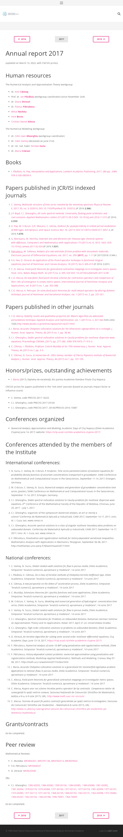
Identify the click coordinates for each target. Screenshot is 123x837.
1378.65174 (31, 789)
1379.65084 (44, 789)
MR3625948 (29, 770)
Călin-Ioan (26, 136)
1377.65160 (57, 789)
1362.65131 (84, 792)
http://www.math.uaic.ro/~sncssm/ (65, 696)
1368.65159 (57, 792)
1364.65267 (17, 796)
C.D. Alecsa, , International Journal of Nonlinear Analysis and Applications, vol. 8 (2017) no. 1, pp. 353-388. (62, 281)
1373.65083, (18, 792)
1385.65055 (34, 785)
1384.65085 (74, 785)
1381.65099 (97, 789)
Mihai (18, 111)
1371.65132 (44, 792)
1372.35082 (110, 792)
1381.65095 (102, 785)
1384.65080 (88, 785)
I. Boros (15, 379)
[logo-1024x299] (10, 13)
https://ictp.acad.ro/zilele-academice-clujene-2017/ (73, 432)
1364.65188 (44, 796)
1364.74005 (71, 796)
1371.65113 (31, 792)
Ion (27, 96)
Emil (21, 91)
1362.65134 (31, 796)
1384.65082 (47, 785)
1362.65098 (97, 792)
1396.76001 (58, 796)
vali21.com (112, 830)
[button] (61, 2)
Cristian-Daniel (23, 121)
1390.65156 (60, 785)
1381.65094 (17, 789)
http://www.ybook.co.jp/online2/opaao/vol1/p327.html (46, 323)
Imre (17, 116)
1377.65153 (84, 789)
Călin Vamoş (21, 140)
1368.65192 (70, 792)
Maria (22, 150)
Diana (22, 101)
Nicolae (38, 145)
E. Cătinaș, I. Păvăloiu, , (48, 346)
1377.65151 (70, 789)
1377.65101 (110, 789)
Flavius (25, 106)
